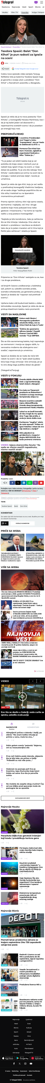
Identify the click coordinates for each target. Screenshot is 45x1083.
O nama (7, 1071)
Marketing (15, 1071)
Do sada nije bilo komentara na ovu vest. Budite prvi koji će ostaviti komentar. (22, 518)
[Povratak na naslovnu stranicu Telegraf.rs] (7, 2)
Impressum (23, 1071)
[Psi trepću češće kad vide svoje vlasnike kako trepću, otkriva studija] (9, 853)
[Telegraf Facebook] (14, 1064)
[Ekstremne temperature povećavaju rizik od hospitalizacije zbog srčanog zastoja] (9, 898)
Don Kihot (23, 506)
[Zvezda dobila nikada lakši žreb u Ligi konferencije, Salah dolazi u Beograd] (9, 383)
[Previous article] (1, 541)
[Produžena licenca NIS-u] (9, 990)
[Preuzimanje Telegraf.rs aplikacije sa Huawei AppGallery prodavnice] (37, 1058)
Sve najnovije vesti (22, 798)
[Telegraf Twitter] (20, 1064)
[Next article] (43, 541)
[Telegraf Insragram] (25, 1064)
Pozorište (16, 47)
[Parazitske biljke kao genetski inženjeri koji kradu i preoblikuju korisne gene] (22, 821)
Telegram (4, 493)
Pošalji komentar (22, 523)
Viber (34, 491)
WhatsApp (26, 491)
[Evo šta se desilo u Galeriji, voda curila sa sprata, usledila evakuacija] (22, 697)
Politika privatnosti (19, 1075)
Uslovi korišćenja (31, 498)
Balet (16, 506)
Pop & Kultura (6, 47)
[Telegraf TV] (31, 1064)
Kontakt (29, 1075)
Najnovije (10, 806)
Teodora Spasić (7, 506)
